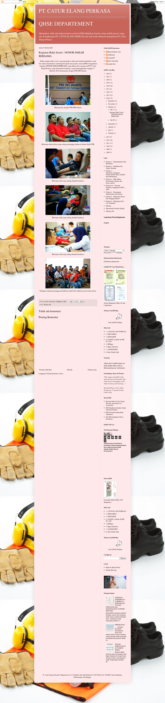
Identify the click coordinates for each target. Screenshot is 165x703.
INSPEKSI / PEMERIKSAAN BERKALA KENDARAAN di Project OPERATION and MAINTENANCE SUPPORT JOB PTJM (115, 604)
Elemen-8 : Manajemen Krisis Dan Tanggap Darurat (115, 198)
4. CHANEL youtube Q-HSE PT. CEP (115, 340)
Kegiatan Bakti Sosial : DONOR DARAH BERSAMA (117, 114)
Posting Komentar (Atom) (55, 373)
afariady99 (111, 58)
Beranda (69, 370)
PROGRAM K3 (120, 625)
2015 (108, 95)
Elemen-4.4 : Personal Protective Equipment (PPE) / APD (115, 187)
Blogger (88, 677)
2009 (108, 149)
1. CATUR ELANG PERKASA (116, 331)
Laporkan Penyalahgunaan (114, 217)
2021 (108, 77)
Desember (111, 101)
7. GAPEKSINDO (112, 349)
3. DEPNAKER (111, 337)
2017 (108, 89)
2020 (108, 80)
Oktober (111, 107)
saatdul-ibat (111, 64)
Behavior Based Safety (113, 567)
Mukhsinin (111, 55)
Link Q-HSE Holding (115, 322)
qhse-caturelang (113, 61)
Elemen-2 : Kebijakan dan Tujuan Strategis (114, 167)
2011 (108, 143)
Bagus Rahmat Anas (114, 52)
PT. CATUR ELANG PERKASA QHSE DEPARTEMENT (74, 17)
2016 (108, 92)
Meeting (108, 206)
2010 (108, 146)
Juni (109, 130)
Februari (111, 133)
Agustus (111, 127)
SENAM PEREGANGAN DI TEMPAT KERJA (120, 647)
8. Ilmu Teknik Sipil (112, 352)
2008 (108, 152)
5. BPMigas (109, 344)
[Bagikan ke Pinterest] (83, 301)
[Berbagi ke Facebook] (81, 301)
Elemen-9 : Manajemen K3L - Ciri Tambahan (115, 202)
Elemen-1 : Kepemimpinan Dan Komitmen (116, 163)
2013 (108, 137)
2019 (108, 83)
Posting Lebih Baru (45, 370)
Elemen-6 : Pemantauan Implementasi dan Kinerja (114, 193)
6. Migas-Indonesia (112, 347)
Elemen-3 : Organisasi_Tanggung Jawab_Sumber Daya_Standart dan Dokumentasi (115, 173)
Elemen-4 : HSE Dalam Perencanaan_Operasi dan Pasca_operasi (114, 181)
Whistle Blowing (111, 570)
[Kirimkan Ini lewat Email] (75, 301)
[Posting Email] (70, 301)
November (111, 104)
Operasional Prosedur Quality (115, 208)
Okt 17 (112, 110)
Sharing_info (47, 304)
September (111, 124)
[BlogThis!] (77, 301)
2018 (108, 86)
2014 (108, 98)
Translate (119, 252)
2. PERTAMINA (111, 334)
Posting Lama (92, 370)
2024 (108, 74)
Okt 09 (112, 120)
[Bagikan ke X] (79, 301)
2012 (108, 140)
